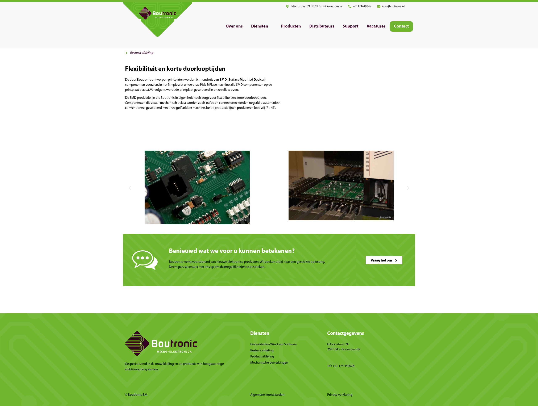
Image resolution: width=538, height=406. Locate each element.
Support (350, 26)
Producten (291, 26)
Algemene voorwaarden (267, 395)
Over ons (234, 26)
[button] (262, 26)
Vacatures (376, 26)
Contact (401, 26)
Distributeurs (321, 26)
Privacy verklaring (339, 395)
